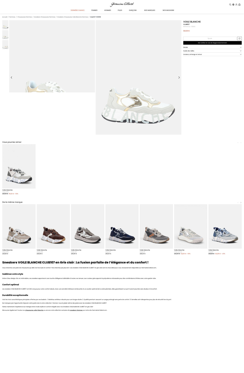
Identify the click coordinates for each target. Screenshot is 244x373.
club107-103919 (95, 17)
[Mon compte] (236, 4)
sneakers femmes (76, 310)
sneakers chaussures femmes (44, 17)
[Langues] (233, 4)
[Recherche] (230, 4)
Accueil (4, 17)
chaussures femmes (24, 17)
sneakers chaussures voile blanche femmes (72, 17)
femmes (12, 17)
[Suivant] (179, 77)
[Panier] (239, 4)
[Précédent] (11, 77)
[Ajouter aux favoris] (239, 38)
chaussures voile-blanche (34, 310)
